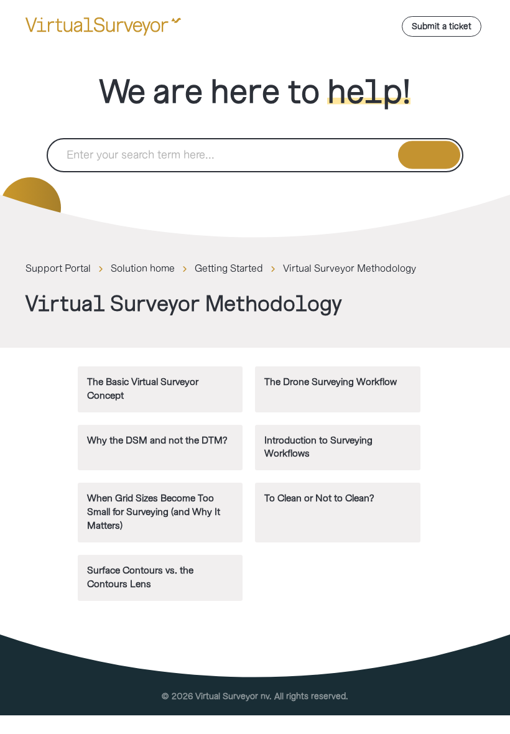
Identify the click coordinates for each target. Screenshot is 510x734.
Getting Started (229, 269)
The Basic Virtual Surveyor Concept (142, 389)
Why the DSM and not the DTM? (157, 440)
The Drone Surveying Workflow (330, 382)
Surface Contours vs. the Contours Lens (140, 577)
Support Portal (58, 269)
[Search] (429, 155)
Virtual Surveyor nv (232, 696)
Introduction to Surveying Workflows (318, 447)
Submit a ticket (441, 26)
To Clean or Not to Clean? (319, 498)
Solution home (143, 269)
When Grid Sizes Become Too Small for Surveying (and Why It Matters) (153, 512)
